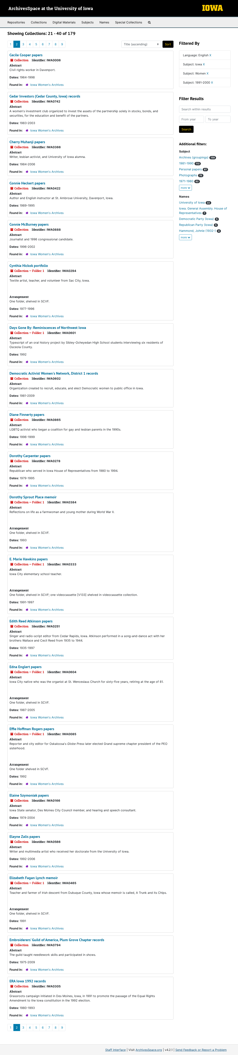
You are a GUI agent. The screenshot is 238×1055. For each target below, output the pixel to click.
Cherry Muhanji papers (27, 141)
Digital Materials (64, 22)
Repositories (16, 22)
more (184, 187)
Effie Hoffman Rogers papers (31, 728)
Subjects (87, 22)
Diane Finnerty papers (26, 414)
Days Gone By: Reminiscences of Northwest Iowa (47, 327)
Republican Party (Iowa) (198, 225)
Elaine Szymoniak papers (29, 795)
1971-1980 (189, 181)
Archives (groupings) (197, 157)
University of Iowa (194, 202)
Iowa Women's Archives (47, 85)
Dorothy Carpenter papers (29, 455)
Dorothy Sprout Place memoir (33, 497)
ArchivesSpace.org (149, 1050)
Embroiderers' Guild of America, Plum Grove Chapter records (56, 939)
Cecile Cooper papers (25, 55)
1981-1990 (189, 163)
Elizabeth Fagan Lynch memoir (33, 877)
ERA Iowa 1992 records (27, 981)
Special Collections (128, 22)
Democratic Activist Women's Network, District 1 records (53, 373)
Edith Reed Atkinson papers (30, 621)
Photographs (190, 175)
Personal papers (193, 169)
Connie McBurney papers (29, 224)
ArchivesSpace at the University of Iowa (50, 9)
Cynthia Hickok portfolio (28, 265)
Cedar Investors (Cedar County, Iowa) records (44, 96)
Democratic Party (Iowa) (198, 219)
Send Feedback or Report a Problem (201, 1050)
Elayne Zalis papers (24, 836)
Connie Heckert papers (27, 183)
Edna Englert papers (25, 666)
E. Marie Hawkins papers (28, 559)
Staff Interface (115, 1050)
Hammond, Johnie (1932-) (199, 231)
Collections (39, 22)
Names (104, 22)
